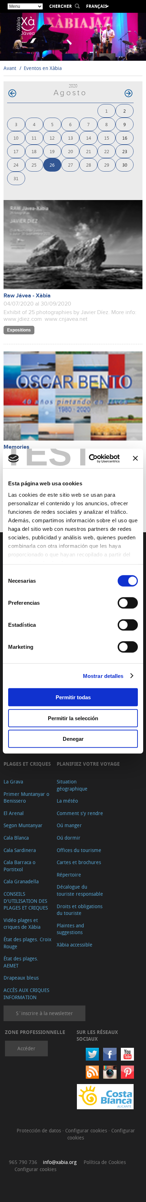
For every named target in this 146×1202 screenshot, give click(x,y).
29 (106, 165)
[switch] (128, 603)
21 (88, 151)
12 (52, 138)
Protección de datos (39, 1130)
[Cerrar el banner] (135, 458)
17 (15, 151)
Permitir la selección (73, 718)
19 (52, 151)
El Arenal (14, 813)
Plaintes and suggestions (70, 929)
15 (106, 138)
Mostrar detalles (103, 676)
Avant (10, 68)
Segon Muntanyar (23, 825)
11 (34, 138)
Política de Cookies (105, 1162)
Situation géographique (72, 785)
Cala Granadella (21, 881)
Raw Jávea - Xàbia (27, 295)
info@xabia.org (60, 1162)
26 (52, 165)
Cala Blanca (16, 837)
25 (34, 165)
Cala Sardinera (20, 850)
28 (88, 165)
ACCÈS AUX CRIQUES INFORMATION (26, 994)
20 (70, 151)
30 (124, 165)
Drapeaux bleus (21, 977)
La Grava (13, 781)
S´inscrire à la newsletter (44, 1013)
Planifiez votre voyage (88, 763)
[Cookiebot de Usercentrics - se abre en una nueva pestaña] (90, 458)
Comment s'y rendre (80, 813)
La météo (67, 800)
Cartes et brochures (79, 862)
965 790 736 (23, 1162)
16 (124, 138)
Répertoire (69, 874)
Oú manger (69, 825)
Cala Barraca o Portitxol (19, 866)
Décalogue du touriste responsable (80, 890)
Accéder (26, 1048)
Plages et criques (27, 763)
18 (34, 151)
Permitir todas (73, 697)
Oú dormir (68, 837)
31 (15, 178)
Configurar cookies (86, 1130)
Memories (16, 447)
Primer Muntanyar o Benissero (26, 797)
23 (124, 151)
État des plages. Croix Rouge (27, 943)
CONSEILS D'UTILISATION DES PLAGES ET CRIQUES (26, 900)
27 (70, 165)
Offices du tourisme (79, 850)
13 (70, 138)
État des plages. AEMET (21, 962)
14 (88, 138)
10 (15, 138)
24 (15, 165)
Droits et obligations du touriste (79, 910)
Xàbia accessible (74, 944)
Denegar (73, 739)
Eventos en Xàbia (43, 68)
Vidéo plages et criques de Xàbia (22, 924)
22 (106, 151)
